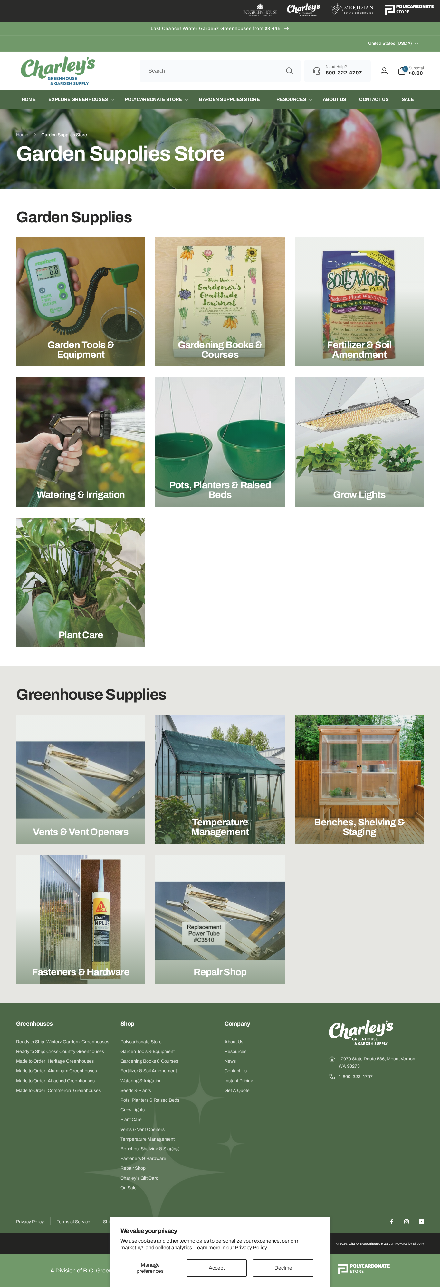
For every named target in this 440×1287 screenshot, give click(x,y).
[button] (411, 71)
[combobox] (220, 71)
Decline (283, 1268)
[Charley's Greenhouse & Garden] (361, 1043)
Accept (217, 1268)
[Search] (289, 70)
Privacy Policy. (251, 1247)
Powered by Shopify (409, 1243)
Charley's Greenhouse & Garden (371, 1243)
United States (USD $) (390, 43)
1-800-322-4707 (356, 1076)
